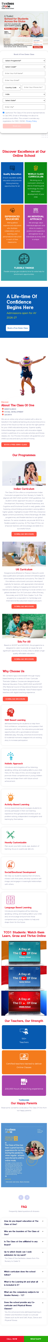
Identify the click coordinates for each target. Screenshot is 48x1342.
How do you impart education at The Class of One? (21, 1222)
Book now (17, 126)
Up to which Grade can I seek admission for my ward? (18, 1253)
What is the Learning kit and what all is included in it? (21, 1283)
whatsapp (35, 1339)
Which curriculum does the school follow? (19, 1273)
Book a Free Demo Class (18, 328)
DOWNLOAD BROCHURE (24, 534)
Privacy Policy (31, 121)
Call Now (12, 1339)
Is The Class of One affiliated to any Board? (21, 1243)
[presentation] (20, 1197)
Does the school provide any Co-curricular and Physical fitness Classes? (19, 1305)
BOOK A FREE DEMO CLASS (15, 444)
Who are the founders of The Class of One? (21, 1233)
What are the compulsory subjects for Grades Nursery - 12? (21, 1293)
